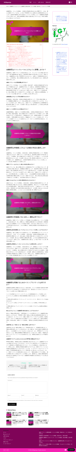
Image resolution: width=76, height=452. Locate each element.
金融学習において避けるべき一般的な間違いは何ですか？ (20, 64)
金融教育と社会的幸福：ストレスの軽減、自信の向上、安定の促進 (53, 435)
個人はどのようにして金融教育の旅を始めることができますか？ (21, 63)
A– (7, 450)
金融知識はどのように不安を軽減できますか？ (18, 49)
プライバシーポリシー (8, 440)
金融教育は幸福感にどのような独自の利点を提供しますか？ (20, 52)
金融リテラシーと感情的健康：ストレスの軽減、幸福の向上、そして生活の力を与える (55, 433)
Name (9, 395)
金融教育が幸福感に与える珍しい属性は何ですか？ (18, 56)
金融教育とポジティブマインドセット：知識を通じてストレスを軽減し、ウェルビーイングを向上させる (61, 62)
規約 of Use (5, 441)
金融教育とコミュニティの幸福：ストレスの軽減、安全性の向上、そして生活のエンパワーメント (19, 422)
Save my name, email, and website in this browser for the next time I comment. (26, 400)
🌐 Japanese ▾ (71, 449)
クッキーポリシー (7, 443)
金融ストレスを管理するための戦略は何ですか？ (18, 50)
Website (37, 395)
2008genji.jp (7, 2)
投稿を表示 (48, 2)
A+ (4, 450)
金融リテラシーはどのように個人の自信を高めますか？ (20, 53)
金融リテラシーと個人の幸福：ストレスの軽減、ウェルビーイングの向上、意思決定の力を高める (55, 445)
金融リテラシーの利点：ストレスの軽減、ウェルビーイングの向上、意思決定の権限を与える (19, 414)
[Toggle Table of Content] (40, 45)
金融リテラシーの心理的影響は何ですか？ (17, 48)
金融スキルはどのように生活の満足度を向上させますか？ (20, 55)
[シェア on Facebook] (69, 2)
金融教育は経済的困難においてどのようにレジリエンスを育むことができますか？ (25, 58)
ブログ (4, 438)
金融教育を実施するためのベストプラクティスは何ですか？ (20, 61)
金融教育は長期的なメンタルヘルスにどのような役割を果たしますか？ (23, 59)
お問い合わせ (41, 2)
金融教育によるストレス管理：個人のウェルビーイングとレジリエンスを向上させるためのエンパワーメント (61, 55)
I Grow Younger (64, 44)
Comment (10, 380)
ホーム (34, 2)
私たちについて (6, 434)
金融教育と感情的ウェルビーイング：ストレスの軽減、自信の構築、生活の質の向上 (55, 438)
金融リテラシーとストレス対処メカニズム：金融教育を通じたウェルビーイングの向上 (55, 441)
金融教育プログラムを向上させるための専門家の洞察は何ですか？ (22, 65)
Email (22, 395)
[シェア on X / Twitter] (71, 2)
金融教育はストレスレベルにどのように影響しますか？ (19, 46)
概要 (30, 2)
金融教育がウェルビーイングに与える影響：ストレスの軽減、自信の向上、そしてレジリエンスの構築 (61, 69)
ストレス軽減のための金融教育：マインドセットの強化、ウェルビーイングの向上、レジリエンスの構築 (41, 422)
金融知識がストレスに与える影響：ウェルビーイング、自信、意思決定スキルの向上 (41, 414)
